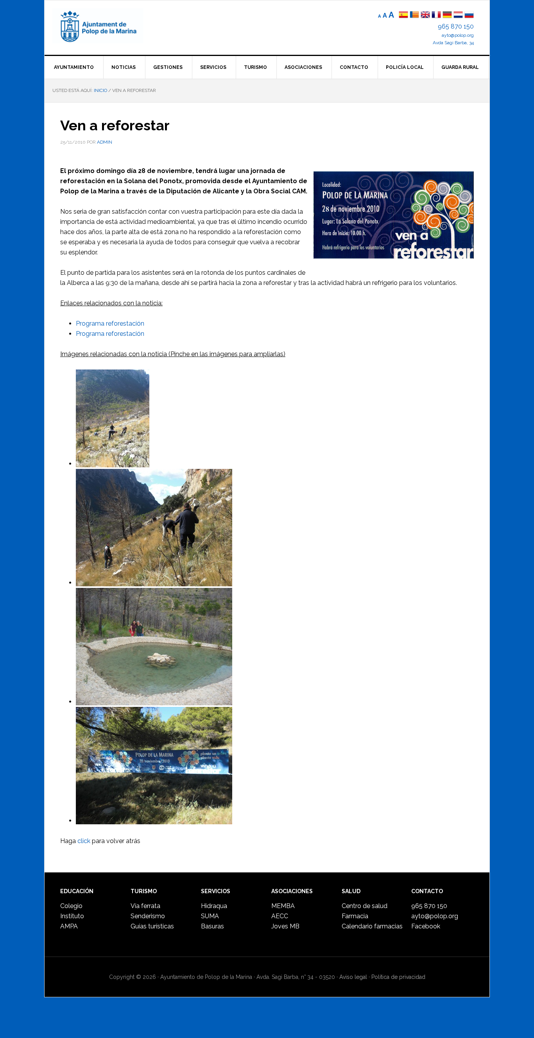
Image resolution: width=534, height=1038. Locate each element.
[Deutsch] (447, 15)
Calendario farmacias (372, 926)
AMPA (69, 926)
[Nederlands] (458, 15)
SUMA (210, 916)
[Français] (436, 15)
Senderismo (148, 916)
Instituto (72, 916)
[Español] (403, 15)
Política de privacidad (398, 977)
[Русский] (469, 15)
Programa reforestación (110, 323)
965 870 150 (456, 26)
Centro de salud (364, 906)
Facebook (425, 926)
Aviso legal (353, 977)
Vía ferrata (145, 906)
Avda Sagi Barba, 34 (453, 42)
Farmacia (355, 916)
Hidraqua (214, 906)
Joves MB (285, 926)
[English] (425, 15)
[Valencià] (414, 15)
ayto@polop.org (458, 35)
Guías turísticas (152, 926)
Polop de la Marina (107, 25)
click (83, 841)
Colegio (71, 906)
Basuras (212, 926)
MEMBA (283, 906)
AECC (279, 916)
